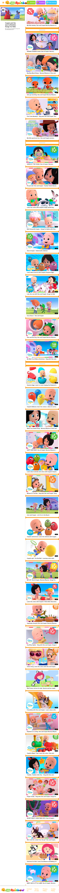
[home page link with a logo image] (17, 2)
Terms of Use (36, 890)
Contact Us (29, 890)
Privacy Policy (45, 890)
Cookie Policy (53, 890)
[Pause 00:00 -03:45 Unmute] (13, 14)
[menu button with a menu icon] (3, 2)
